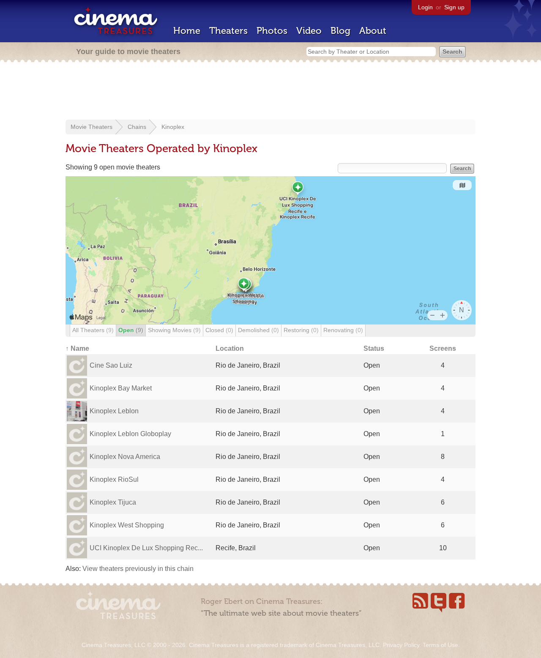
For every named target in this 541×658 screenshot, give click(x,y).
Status (373, 348)
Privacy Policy (401, 645)
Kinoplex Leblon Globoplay (130, 433)
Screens (442, 348)
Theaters (228, 30)
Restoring (301, 330)
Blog (340, 30)
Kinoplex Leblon (114, 411)
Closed (219, 330)
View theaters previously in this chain (138, 568)
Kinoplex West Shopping (127, 525)
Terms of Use (440, 645)
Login (425, 7)
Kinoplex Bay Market (121, 388)
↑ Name (77, 348)
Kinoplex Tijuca (113, 502)
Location (230, 348)
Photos (272, 30)
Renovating (343, 330)
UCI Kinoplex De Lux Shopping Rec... (146, 548)
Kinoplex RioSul (114, 479)
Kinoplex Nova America (125, 456)
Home (186, 30)
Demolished (258, 330)
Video (309, 30)
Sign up (454, 7)
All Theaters (93, 330)
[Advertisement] (270, 92)
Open (130, 330)
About (372, 30)
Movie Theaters (91, 126)
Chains (137, 126)
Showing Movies (174, 330)
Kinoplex (172, 126)
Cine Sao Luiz (111, 365)
